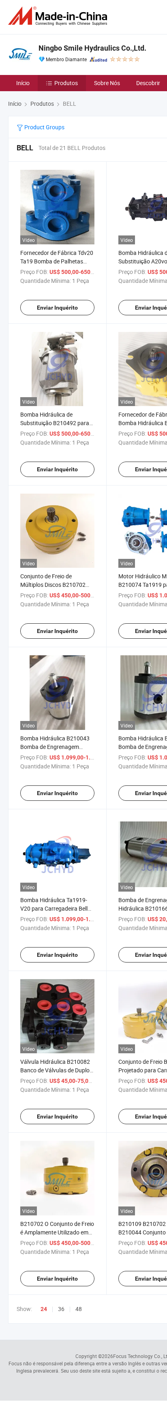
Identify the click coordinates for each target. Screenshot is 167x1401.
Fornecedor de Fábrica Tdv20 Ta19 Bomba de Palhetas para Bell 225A (56, 261)
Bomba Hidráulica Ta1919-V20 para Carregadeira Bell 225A (54, 908)
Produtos (66, 83)
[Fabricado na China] (59, 16)
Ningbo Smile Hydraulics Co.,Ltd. (92, 48)
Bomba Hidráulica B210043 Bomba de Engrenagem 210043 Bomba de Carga (55, 746)
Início (23, 83)
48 (78, 1309)
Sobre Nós (107, 83)
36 (61, 1309)
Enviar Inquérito (57, 307)
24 (44, 1309)
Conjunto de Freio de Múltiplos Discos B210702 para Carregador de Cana (53, 584)
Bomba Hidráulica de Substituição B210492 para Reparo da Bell (54, 423)
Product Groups (43, 127)
